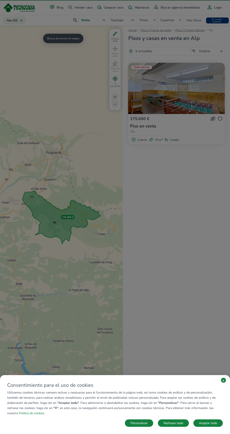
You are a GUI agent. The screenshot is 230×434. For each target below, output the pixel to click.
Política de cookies (31, 413)
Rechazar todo (173, 423)
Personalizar (139, 423)
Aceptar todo (208, 423)
